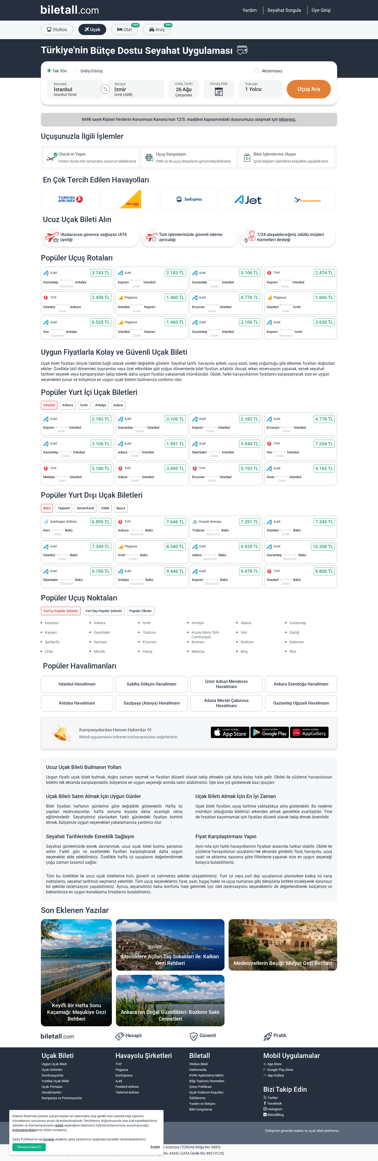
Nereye (119, 84)
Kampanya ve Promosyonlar (62, 1098)
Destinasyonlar (53, 1075)
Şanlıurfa (52, 642)
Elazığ (294, 632)
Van (244, 632)
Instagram (274, 1109)
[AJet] (248, 199)
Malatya (198, 651)
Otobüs (59, 29)
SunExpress (124, 1075)
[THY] (70, 199)
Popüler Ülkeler (140, 611)
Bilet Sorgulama (200, 1109)
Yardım (249, 10)
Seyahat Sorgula (284, 10)
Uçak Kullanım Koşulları (206, 1092)
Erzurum (149, 642)
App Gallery (275, 1075)
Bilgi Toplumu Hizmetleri (206, 1081)
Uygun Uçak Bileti (54, 1064)
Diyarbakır (102, 632)
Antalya (100, 405)
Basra (120, 508)
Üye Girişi (321, 10)
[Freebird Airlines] (307, 199)
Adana (118, 405)
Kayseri (51, 632)
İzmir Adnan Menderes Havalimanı (226, 684)
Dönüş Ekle (219, 84)
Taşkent (64, 508)
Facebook (274, 1103)
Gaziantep (298, 623)
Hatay (147, 651)
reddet (59, 1125)
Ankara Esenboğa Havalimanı (301, 684)
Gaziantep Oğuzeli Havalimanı (301, 703)
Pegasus (121, 1070)
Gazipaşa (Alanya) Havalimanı (152, 703)
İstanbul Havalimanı (77, 684)
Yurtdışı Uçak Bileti (55, 1081)
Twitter (272, 1098)
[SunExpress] (189, 199)
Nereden (60, 84)
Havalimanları (51, 1092)
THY (118, 1064)
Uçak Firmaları (52, 1087)
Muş (244, 651)
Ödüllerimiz (197, 1098)
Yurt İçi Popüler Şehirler (60, 611)
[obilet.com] (69, 14)
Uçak (94, 29)
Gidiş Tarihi (184, 84)
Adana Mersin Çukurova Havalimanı (226, 703)
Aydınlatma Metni (24, 1130)
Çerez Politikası (200, 1087)
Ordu (49, 651)
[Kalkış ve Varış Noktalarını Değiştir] (105, 89)
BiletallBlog (275, 1115)
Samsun (100, 642)
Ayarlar (155, 1147)
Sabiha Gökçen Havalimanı (151, 684)
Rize (293, 651)
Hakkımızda (197, 1070)
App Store (274, 1064)
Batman (198, 642)
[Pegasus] (129, 199)
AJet (118, 1081)
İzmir (84, 405)
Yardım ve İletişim (202, 1104)
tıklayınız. (287, 119)
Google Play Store (280, 1070)
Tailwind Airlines (127, 1092)
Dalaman (297, 642)
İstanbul (49, 405)
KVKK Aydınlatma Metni (206, 1075)
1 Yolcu (253, 89)
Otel (130, 28)
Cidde (105, 508)
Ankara (67, 405)
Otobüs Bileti (198, 1064)
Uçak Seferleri (52, 1070)
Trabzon (149, 632)
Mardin (99, 651)
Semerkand (85, 508)
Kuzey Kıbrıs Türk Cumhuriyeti (205, 634)
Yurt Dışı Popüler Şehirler (103, 611)
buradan (49, 1139)
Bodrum (247, 642)
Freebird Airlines (127, 1087)
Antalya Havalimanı (77, 703)
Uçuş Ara (309, 89)
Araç (162, 28)
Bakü (47, 508)
